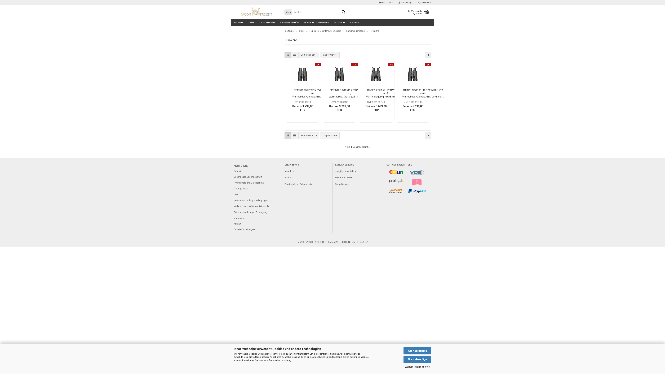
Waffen (238, 22)
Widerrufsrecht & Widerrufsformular (252, 206)
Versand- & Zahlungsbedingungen (251, 200)
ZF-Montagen (267, 22)
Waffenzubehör (289, 22)
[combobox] (308, 55)
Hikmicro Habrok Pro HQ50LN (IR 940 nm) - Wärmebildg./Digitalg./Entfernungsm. (349, 93)
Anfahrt (237, 223)
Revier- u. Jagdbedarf (316, 22)
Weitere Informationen (417, 366)
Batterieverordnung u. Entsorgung (250, 212)
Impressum (239, 218)
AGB (236, 194)
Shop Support (342, 184)
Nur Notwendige (417, 359)
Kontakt (238, 171)
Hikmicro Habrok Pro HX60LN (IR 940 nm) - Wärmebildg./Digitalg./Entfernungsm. (423, 93)
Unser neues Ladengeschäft (248, 177)
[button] (386, 2)
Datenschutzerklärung (280, 360)
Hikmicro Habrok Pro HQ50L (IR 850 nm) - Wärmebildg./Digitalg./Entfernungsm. (313, 93)
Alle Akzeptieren (417, 350)
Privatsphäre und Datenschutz (249, 182)
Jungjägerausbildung (346, 171)
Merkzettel (425, 2)
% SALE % (355, 22)
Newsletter (290, 171)
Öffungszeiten (241, 188)
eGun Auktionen (344, 177)
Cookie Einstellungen (244, 229)
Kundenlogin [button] (406, 2)
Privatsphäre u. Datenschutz (298, 184)
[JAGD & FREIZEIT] (256, 12)
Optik (251, 22)
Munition (339, 22)
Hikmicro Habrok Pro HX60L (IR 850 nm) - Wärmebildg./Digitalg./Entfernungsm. (386, 93)
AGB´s (288, 177)
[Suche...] (343, 12)
